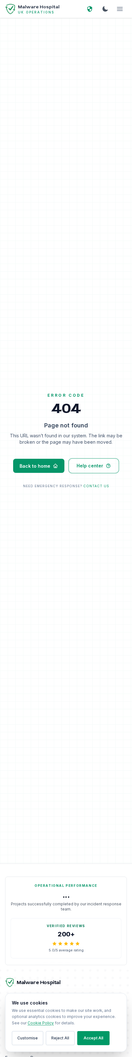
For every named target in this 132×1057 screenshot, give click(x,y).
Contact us (96, 486)
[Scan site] (90, 9)
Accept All (93, 1038)
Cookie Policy (41, 1023)
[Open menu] (120, 9)
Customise (27, 1038)
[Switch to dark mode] (105, 9)
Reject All (60, 1038)
